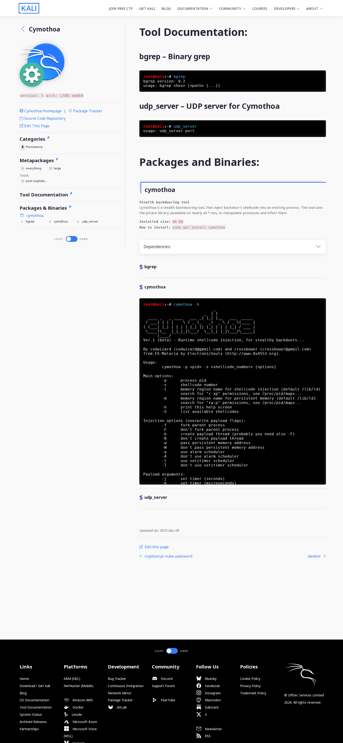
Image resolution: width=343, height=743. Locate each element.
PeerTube (167, 700)
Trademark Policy (253, 693)
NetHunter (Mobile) (78, 686)
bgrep (30, 221)
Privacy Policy (250, 686)
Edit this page (36, 125)
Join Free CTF (121, 8)
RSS (207, 736)
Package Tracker (87, 110)
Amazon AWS (82, 700)
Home (24, 678)
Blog (166, 8)
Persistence (34, 147)
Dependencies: (157, 246)
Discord (166, 678)
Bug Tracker (117, 678)
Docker (78, 707)
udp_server (90, 221)
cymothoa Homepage (42, 110)
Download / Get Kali (35, 686)
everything (33, 168)
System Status (31, 714)
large (57, 168)
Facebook (212, 686)
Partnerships (29, 729)
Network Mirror (119, 693)
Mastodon (212, 700)
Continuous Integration (126, 686)
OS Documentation (34, 700)
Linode (76, 714)
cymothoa (34, 215)
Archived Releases (33, 721)
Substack (211, 707)
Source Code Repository (44, 118)
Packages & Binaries (44, 208)
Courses (259, 8)
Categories (33, 139)
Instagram (212, 693)
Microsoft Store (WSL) (80, 732)
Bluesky (210, 678)
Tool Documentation (44, 195)
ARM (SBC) (72, 678)
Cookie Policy (250, 678)
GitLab (121, 707)
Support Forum (163, 686)
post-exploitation (37, 181)
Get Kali (147, 8)
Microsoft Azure (84, 721)
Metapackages (37, 160)
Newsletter (213, 729)
